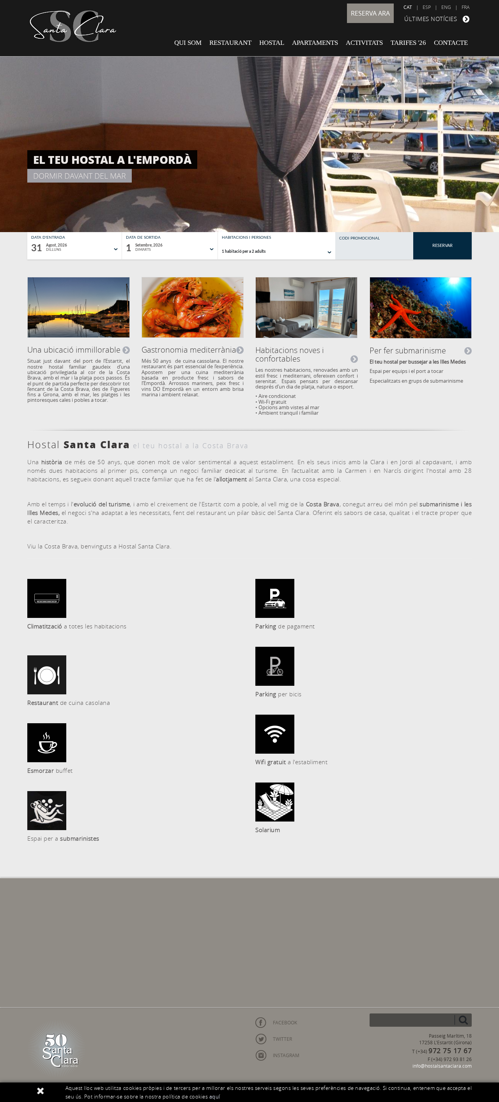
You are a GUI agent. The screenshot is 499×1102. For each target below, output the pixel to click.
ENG (446, 7)
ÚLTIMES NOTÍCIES (430, 19)
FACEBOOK (285, 1022)
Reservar (442, 245)
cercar (463, 1020)
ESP (427, 7)
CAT (407, 7)
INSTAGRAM (286, 1055)
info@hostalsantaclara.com (442, 1066)
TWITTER (282, 1039)
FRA (466, 7)
